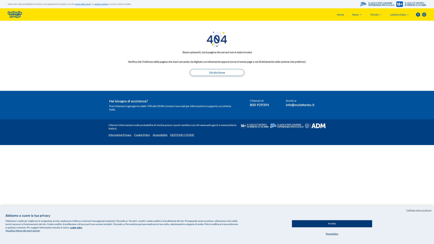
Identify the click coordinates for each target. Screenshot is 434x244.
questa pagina (101, 4)
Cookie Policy (142, 134)
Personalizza (332, 233)
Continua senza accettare (418, 210)
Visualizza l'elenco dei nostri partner (22, 230)
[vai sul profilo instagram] (424, 15)
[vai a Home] (15, 14)
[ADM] (315, 125)
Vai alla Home (217, 72)
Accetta (332, 223)
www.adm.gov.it (83, 4)
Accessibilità (160, 134)
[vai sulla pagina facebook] (418, 15)
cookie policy (76, 227)
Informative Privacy (119, 134)
